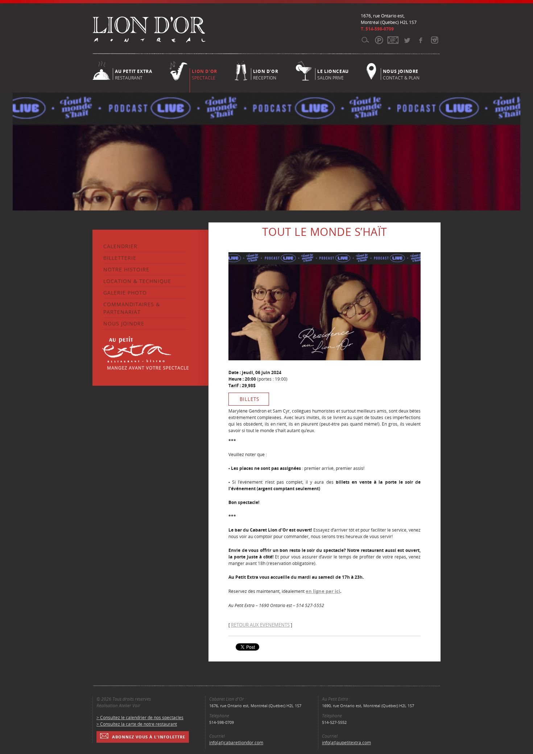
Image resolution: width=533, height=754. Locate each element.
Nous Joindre (123, 323)
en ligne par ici (323, 591)
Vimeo (420, 39)
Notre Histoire (126, 269)
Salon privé (333, 74)
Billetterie (119, 257)
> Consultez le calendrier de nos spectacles (139, 717)
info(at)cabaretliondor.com (236, 742)
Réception (265, 74)
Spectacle (204, 74)
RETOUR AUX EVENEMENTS (260, 625)
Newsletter (393, 39)
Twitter (406, 39)
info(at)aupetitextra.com (346, 742)
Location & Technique (137, 281)
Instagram (434, 39)
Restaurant (133, 74)
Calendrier (120, 246)
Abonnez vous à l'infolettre (148, 736)
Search (365, 39)
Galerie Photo (125, 292)
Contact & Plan (401, 74)
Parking (379, 39)
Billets (249, 399)
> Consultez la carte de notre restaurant (136, 724)
